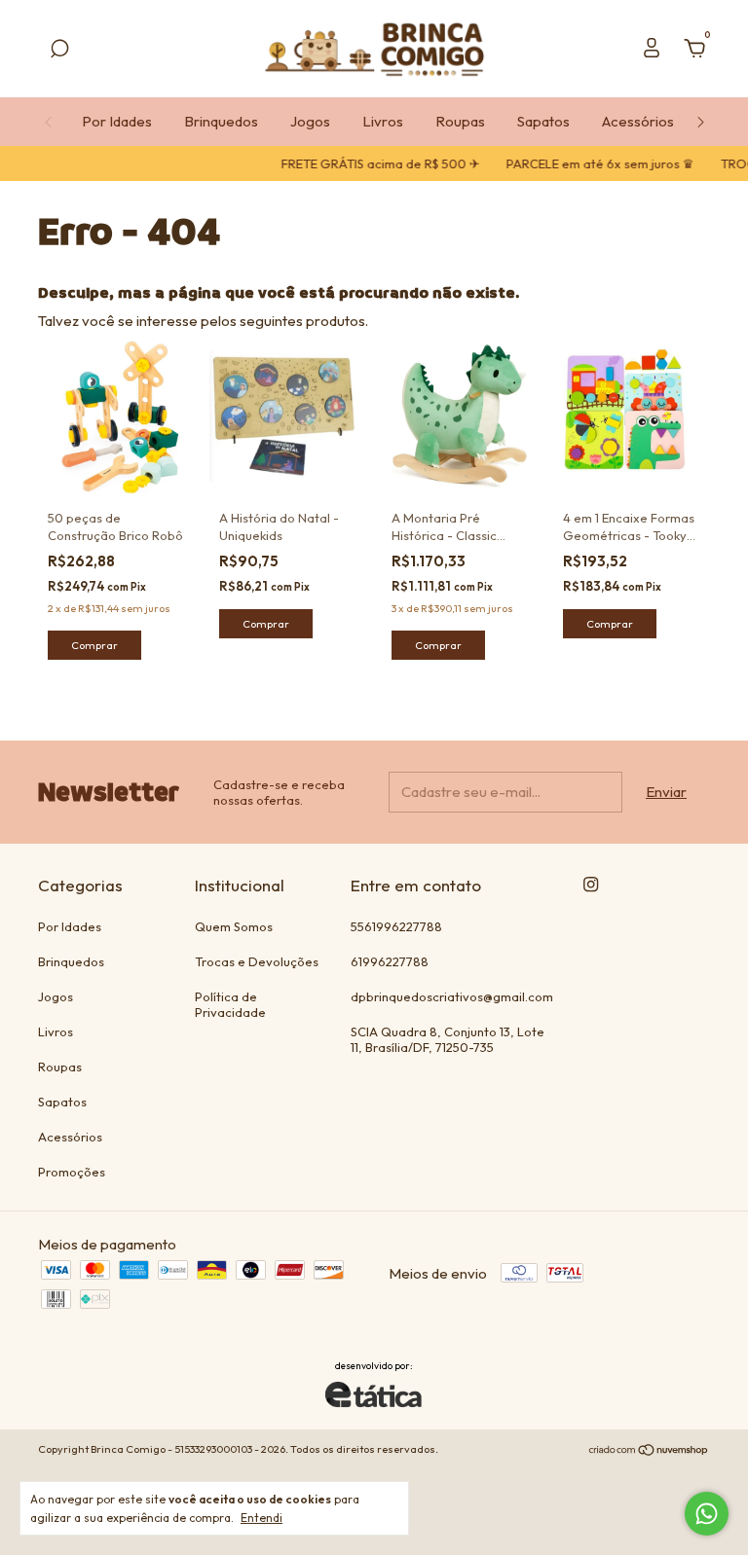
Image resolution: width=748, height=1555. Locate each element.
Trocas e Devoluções (256, 961)
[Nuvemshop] (649, 1451)
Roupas (460, 121)
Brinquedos (221, 121)
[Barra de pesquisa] (59, 51)
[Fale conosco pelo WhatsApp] (707, 1514)
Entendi (261, 1517)
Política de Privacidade (230, 1004)
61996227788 (390, 961)
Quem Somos (234, 926)
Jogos (310, 121)
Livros (382, 121)
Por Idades (117, 121)
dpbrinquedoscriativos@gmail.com (452, 996)
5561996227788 (396, 926)
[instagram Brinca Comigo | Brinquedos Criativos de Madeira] (590, 884)
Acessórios (638, 121)
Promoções (71, 1171)
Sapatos (543, 121)
